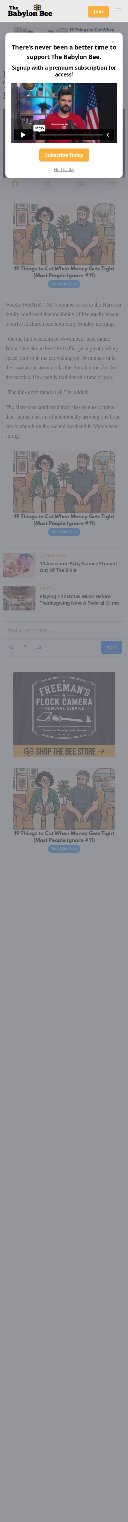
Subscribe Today (64, 155)
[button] (118, 11)
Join (98, 11)
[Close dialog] (113, 42)
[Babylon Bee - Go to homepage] (30, 11)
